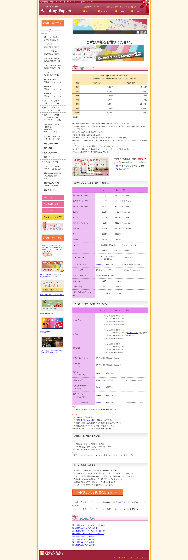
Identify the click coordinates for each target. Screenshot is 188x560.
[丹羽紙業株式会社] (55, 9)
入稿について (49, 210)
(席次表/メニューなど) (52, 81)
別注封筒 (112, 409)
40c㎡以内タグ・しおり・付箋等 (52, 138)
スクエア (53, 176)
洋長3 (46, 178)
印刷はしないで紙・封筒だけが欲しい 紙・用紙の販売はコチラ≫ (52, 275)
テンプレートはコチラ (53, 217)
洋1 (45, 176)
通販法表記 (104, 11)
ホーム (88, 11)
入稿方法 (121, 502)
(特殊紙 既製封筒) (52, 173)
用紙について (49, 197)
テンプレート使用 (132, 333)
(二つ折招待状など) (51, 38)
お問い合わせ (138, 11)
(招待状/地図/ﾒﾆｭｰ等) (52, 59)
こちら (120, 509)
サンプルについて (122, 169)
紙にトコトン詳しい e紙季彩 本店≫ (52, 295)
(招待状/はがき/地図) (51, 73)
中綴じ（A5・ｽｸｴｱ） (52, 102)
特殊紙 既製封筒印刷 (100, 409)
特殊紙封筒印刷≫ (46, 332)
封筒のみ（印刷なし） (82, 409)
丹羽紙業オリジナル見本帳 (84, 420)
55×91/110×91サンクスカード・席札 (52, 109)
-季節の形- (48, 127)
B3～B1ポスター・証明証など (52, 167)
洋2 (48, 176)
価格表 (98, 264)
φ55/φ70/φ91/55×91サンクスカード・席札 (52, 117)
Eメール (113, 149)
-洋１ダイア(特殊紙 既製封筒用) (52, 184)
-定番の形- (48, 129)
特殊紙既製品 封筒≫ (46, 313)
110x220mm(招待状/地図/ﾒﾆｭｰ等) (53, 66)
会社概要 (121, 11)
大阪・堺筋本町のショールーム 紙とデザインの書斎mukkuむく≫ (52, 351)
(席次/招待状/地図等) (51, 45)
